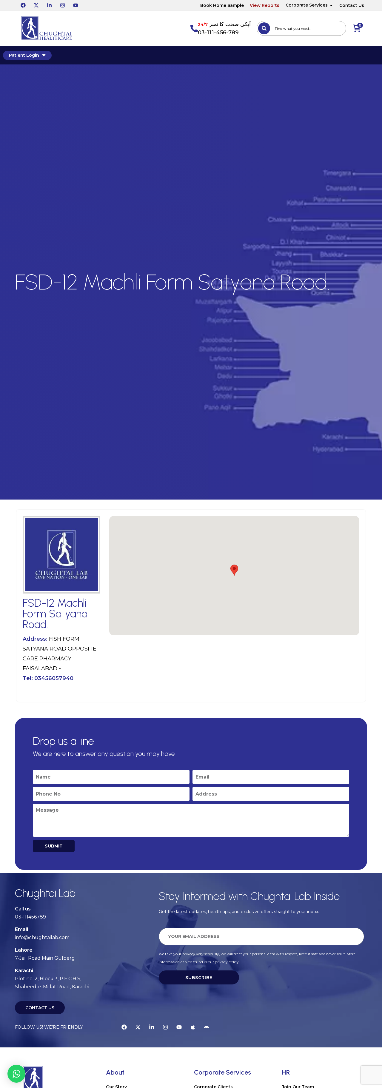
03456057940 (53, 678)
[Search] (264, 28)
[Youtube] (75, 5)
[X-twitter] (36, 5)
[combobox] (301, 28)
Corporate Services (307, 5)
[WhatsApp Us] (16, 1074)
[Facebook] (23, 5)
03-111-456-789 (218, 32)
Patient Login (24, 55)
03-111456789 (30, 917)
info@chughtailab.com (42, 937)
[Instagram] (62, 5)
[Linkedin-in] (49, 5)
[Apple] (192, 1027)
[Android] (206, 1027)
